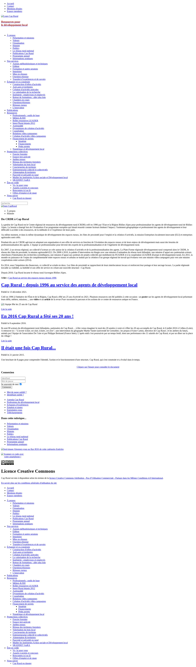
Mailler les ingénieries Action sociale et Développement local (40, 177)
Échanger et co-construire (18, 82)
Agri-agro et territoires (23, 87)
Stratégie (22, 141)
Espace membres (14, 11)
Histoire (16, 45)
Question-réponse (21, 76)
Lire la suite (6, 309)
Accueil (10, 3)
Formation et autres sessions (25, 69)
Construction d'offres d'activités (27, 84)
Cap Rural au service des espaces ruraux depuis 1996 (32, 278)
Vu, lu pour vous (20, 185)
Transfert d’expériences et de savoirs (29, 79)
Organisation (18, 43)
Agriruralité (18, 126)
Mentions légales (14, 8)
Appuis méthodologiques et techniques (30, 63)
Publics (16, 48)
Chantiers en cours (21, 100)
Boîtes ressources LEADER (25, 120)
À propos (11, 35)
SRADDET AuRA (21, 180)
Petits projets (24, 146)
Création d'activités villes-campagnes (29, 136)
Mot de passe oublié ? (17, 392)
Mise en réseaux (20, 74)
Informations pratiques (23, 58)
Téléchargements (14, 412)
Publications (12, 110)
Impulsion (17, 71)
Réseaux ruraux (20, 105)
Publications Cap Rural (23, 53)
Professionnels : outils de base (26, 115)
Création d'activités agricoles (25, 89)
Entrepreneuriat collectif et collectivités (30, 169)
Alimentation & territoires (24, 172)
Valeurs (16, 40)
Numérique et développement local (28, 149)
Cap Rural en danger (22, 198)
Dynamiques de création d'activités (28, 128)
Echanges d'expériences (17, 405)
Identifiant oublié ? (15, 395)
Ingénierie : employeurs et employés (29, 95)
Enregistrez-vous (14, 410)
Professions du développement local (23, 402)
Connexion (6, 387)
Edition (16, 66)
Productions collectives (17, 151)
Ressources (12, 113)
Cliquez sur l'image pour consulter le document (98, 367)
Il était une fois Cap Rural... (28, 347)
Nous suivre (12, 195)
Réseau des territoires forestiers (27, 162)
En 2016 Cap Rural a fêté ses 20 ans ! (37, 316)
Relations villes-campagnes (25, 133)
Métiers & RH (19, 118)
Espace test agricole (21, 157)
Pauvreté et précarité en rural (25, 175)
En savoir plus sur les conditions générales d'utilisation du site (29, 483)
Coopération (18, 131)
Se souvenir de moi (10, 384)
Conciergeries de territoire (24, 167)
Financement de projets (23, 138)
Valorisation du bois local (24, 164)
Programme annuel (21, 56)
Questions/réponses (21, 102)
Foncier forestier (20, 154)
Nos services (12, 61)
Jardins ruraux (19, 159)
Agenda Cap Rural (15, 399)
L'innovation (18, 107)
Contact (10, 6)
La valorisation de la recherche (26, 92)
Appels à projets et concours (25, 188)
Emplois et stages (15, 407)
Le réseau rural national (23, 51)
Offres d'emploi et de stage (25, 193)
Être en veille (13, 182)
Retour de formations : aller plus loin (29, 97)
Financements (24, 144)
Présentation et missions (23, 38)
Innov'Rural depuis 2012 (24, 123)
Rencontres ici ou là (22, 190)
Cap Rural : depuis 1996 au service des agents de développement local (69, 284)
